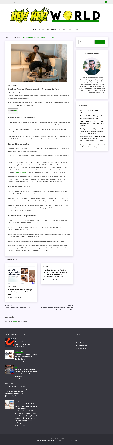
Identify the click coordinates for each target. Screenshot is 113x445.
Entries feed (81, 342)
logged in (14, 321)
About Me (8, 2)
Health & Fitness (51, 29)
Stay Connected (16, 2)
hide (15, 110)
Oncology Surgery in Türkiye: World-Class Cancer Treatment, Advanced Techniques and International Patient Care (92, 131)
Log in (80, 339)
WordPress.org (82, 348)
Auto (16, 339)
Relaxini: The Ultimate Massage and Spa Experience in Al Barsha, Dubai (20, 292)
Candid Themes (72, 440)
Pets (59, 29)
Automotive (41, 29)
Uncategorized (18, 401)
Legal (34, 29)
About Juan (77, 29)
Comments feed (82, 345)
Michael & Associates (21, 172)
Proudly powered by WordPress (45, 440)
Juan (19, 92)
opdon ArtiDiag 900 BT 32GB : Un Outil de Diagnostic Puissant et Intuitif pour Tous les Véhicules (92, 123)
